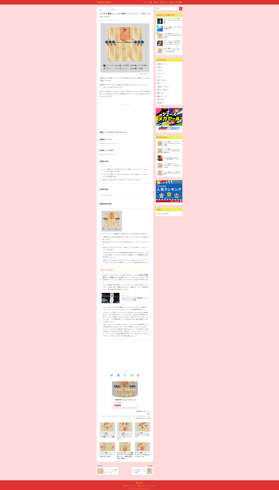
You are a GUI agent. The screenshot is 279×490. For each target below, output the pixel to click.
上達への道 (156, 2)
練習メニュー (146, 411)
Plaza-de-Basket (104, 2)
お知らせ (171, 2)
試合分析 (160, 102)
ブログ (159, 77)
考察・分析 (161, 99)
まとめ (159, 70)
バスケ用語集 (178, 2)
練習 (149, 418)
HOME (140, 483)
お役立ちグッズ (164, 2)
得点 (145, 418)
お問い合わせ (141, 486)
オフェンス (116, 416)
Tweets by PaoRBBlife (163, 213)
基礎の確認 (139, 418)
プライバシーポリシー (150, 486)
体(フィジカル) (162, 80)
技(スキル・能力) (162, 90)
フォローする (117, 402)
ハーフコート (130, 418)
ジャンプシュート (132, 416)
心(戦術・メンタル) (163, 86)
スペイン (146, 2)
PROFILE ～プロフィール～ (129, 486)
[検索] (180, 8)
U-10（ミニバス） (106, 416)
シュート (123, 416)
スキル (141, 416)
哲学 (151, 2)
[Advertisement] (125, 116)
